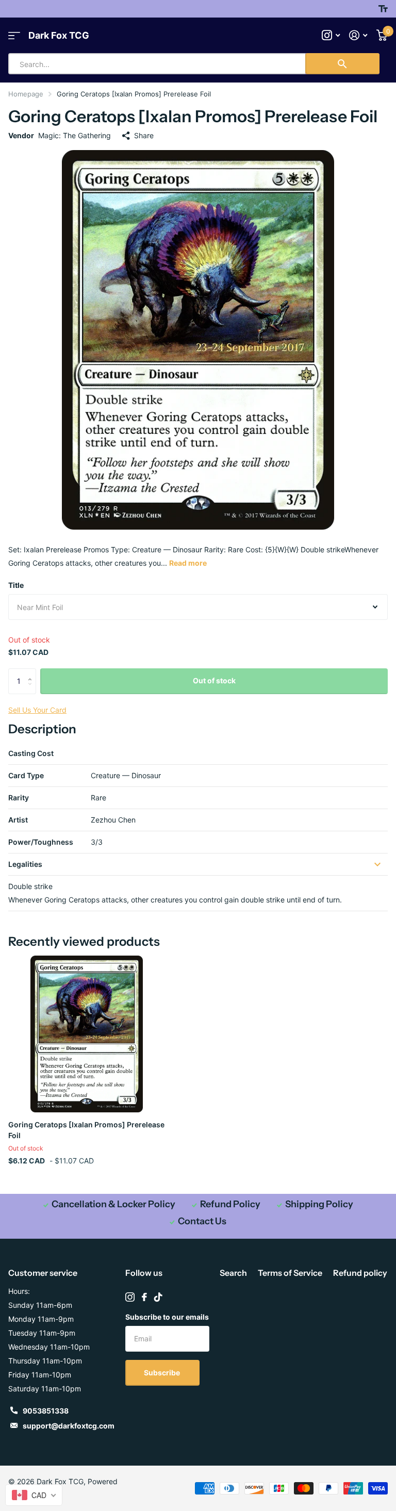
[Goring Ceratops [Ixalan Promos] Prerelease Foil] (86, 1034)
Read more (188, 563)
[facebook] (144, 1297)
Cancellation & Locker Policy (113, 1204)
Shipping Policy (319, 1204)
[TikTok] (158, 1297)
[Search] (342, 63)
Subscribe (163, 1372)
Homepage (25, 94)
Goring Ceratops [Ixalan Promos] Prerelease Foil (86, 1130)
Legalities (25, 864)
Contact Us (202, 1221)
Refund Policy (230, 1204)
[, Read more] (330, 35)
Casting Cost (31, 753)
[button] (32, 672)
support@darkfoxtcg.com (68, 1425)
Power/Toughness (40, 841)
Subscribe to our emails (167, 1316)
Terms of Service (290, 1273)
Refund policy (360, 1273)
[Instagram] (130, 1297)
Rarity (18, 797)
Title (16, 585)
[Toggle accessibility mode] (383, 8)
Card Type (26, 775)
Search (233, 1273)
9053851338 (46, 1410)
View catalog (14, 35)
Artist (18, 819)
